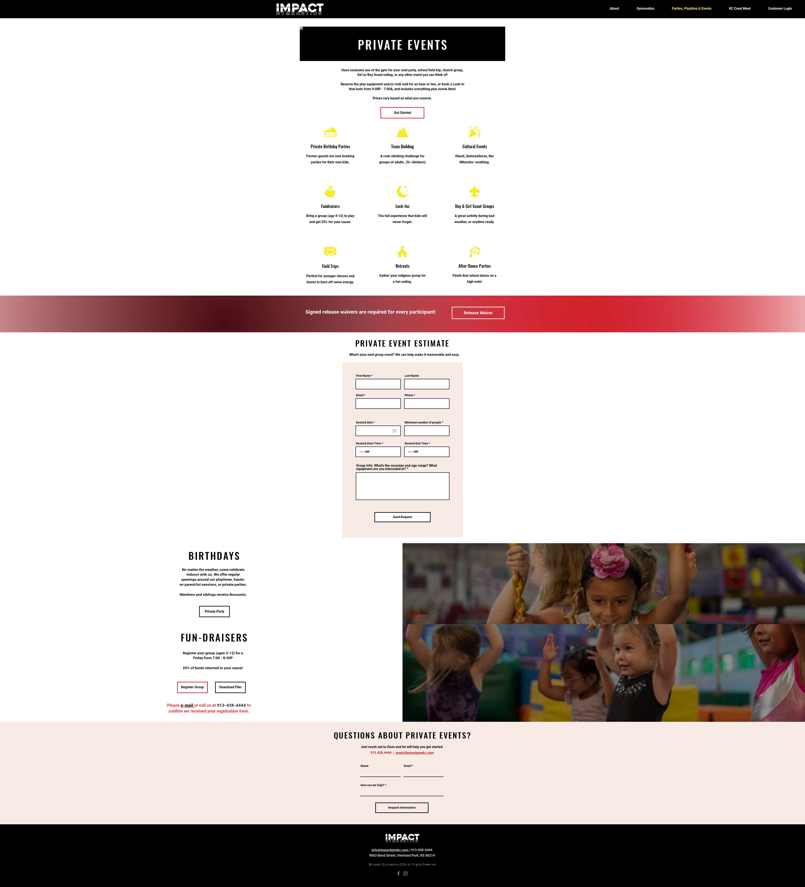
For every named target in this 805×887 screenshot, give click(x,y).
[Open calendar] (394, 430)
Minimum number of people (423, 422)
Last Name (412, 375)
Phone (409, 395)
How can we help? (372, 785)
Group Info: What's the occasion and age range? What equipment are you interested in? (396, 467)
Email (360, 395)
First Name (363, 375)
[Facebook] (398, 873)
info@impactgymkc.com (390, 850)
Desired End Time (416, 443)
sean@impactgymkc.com (415, 753)
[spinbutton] (378, 452)
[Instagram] (405, 873)
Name (365, 765)
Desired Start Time (368, 443)
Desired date (366, 422)
